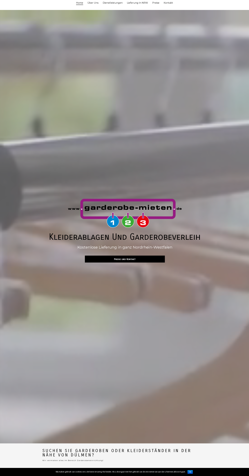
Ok (190, 472)
